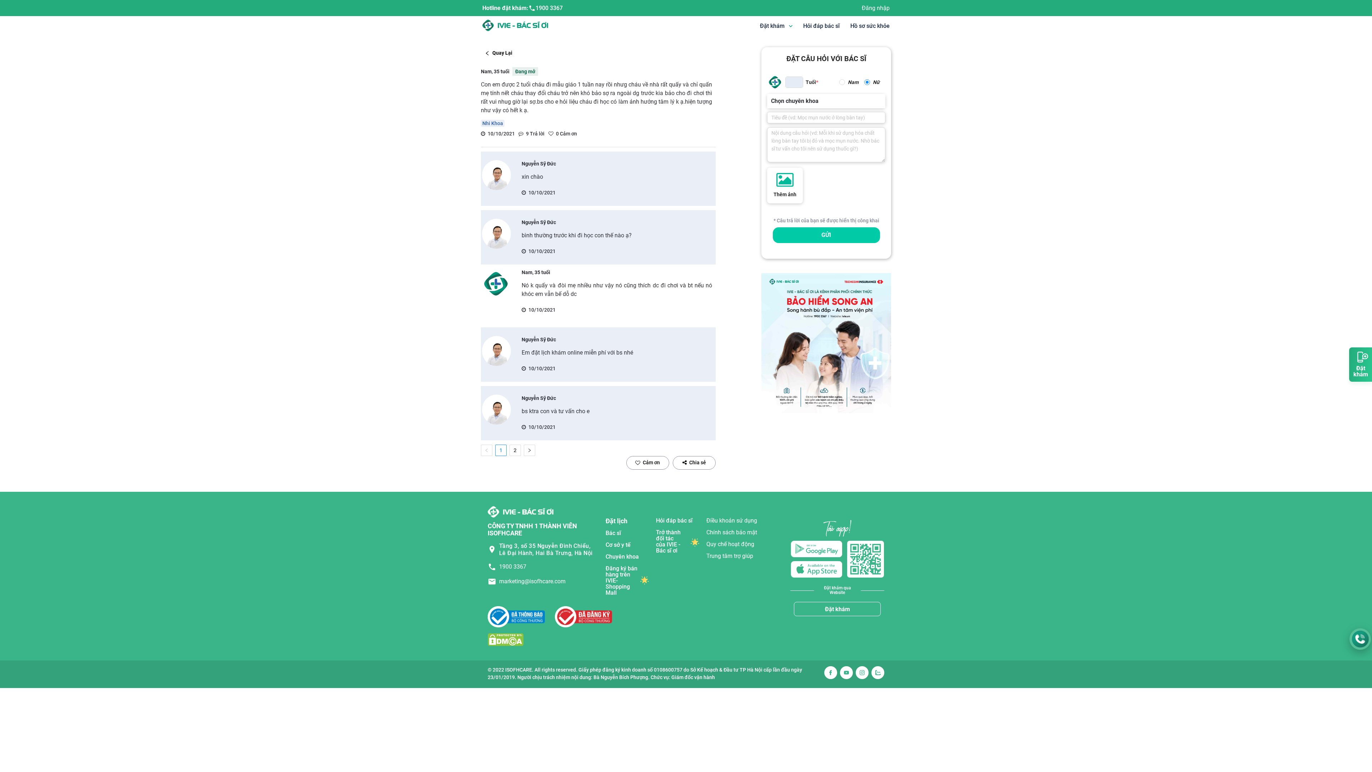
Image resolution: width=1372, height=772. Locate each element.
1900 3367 (549, 8)
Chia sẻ (697, 462)
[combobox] (771, 101)
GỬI (826, 235)
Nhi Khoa (492, 123)
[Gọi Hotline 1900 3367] (1360, 639)
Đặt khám (837, 609)
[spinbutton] (794, 82)
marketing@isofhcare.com (532, 581)
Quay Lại (502, 53)
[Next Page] (529, 450)
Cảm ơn (651, 462)
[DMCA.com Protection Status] (505, 639)
